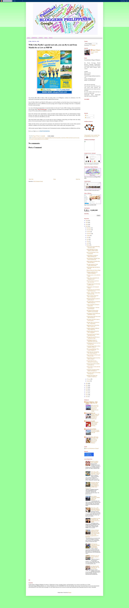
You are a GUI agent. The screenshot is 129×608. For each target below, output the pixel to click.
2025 (87, 222)
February (89, 379)
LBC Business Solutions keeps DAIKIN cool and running (92, 311)
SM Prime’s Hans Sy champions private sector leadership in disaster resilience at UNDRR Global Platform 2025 (92, 485)
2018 (87, 390)
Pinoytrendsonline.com (90, 413)
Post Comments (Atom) (38, 181)
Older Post (78, 179)
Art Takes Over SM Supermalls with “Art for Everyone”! (95, 567)
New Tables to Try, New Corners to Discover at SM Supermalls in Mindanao (94, 440)
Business (50, 37)
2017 (87, 392)
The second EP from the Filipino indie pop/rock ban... (93, 335)
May (88, 241)
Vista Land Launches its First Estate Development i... (93, 373)
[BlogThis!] (49, 136)
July (88, 237)
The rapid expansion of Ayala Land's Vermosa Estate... (92, 265)
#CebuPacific (34, 137)
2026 (87, 220)
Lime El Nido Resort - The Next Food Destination (93, 308)
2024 (87, 224)
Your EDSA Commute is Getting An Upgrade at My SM (95, 431)
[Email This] (48, 136)
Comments (88, 117)
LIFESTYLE (34, 37)
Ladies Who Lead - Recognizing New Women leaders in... (93, 352)
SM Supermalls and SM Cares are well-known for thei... (93, 338)
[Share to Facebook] (52, 136)
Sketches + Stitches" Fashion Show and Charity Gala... (93, 293)
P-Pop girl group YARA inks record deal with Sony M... (93, 317)
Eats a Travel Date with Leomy (92, 437)
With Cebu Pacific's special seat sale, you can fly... (93, 281)
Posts (87, 115)
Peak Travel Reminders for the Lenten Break (92, 253)
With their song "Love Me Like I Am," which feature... (93, 323)
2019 (87, 389)
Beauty (46, 37)
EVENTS (41, 37)
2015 (87, 396)
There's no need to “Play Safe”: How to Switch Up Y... (93, 296)
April (88, 243)
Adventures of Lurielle (90, 421)
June (88, 239)
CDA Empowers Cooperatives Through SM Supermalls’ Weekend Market (95, 546)
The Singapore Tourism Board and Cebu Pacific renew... (93, 314)
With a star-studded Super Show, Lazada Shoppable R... (93, 350)
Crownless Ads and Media (91, 429)
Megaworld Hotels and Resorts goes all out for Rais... (93, 355)
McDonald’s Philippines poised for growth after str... (93, 299)
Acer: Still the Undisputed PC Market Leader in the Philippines (95, 498)
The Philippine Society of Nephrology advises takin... (92, 341)
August (88, 235)
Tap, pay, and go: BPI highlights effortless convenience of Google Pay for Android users (95, 416)
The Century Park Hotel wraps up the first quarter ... (93, 320)
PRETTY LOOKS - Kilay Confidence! (95, 462)
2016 (87, 394)
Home (28, 37)
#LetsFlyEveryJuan (40, 137)
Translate (93, 45)
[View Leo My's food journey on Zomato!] (91, 448)
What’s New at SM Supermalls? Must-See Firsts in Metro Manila (95, 509)
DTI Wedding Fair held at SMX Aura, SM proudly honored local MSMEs (95, 520)
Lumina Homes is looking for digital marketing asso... (92, 256)
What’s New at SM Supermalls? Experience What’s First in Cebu (95, 473)
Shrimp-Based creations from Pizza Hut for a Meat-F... (93, 358)
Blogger (69, 592)
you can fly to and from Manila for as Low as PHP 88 (38, 139)
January (88, 381)
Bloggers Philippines (96, 50)
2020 (87, 387)
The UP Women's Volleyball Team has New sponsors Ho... (93, 259)
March (88, 244)
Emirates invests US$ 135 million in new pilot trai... (93, 364)
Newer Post (31, 179)
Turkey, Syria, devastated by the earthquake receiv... (93, 278)
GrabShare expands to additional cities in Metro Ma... (93, 329)
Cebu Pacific (63, 137)
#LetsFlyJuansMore (48, 137)
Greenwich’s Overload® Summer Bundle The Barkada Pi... (93, 370)
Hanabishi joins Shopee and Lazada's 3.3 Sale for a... (92, 376)
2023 (87, 226)
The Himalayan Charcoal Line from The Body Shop (93, 344)
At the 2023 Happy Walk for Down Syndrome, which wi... (93, 347)
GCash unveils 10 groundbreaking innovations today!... (93, 247)
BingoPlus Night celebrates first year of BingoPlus (93, 332)
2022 (87, 383)
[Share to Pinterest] (53, 136)
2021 (87, 385)
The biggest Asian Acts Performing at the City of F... (93, 284)
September (89, 233)
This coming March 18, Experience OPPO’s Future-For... (93, 302)
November (89, 229)
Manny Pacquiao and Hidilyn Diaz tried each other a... (93, 262)
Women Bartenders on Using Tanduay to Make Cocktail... (92, 250)
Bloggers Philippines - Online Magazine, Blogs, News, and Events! (92, 403)
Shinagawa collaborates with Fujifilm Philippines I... (92, 273)
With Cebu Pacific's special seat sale (72, 137)
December (89, 227)
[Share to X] (50, 136)
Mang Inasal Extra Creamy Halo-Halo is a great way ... (93, 326)
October (88, 231)
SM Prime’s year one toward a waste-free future (95, 556)
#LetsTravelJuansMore (56, 137)
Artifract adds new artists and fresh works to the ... (93, 367)
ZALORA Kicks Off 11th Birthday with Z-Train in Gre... (93, 290)
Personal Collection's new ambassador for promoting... (92, 361)
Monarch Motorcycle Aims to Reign (93, 270)
